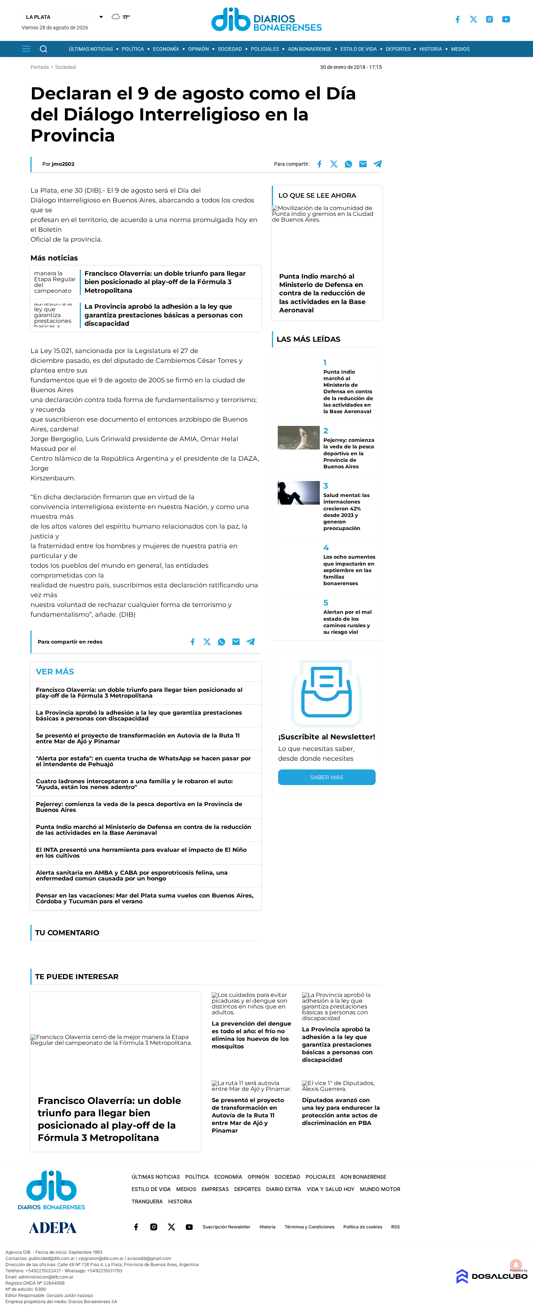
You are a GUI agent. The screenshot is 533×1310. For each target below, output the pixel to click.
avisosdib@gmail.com (149, 1258)
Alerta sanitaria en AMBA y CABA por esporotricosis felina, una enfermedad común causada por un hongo (132, 875)
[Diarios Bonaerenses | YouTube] (506, 19)
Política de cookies (362, 1226)
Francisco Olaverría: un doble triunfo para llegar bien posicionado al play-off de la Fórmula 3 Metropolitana (139, 692)
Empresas (215, 1189)
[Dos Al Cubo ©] (492, 1281)
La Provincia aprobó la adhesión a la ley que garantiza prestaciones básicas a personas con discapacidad (139, 715)
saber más (326, 777)
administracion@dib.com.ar (45, 1277)
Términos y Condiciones (309, 1226)
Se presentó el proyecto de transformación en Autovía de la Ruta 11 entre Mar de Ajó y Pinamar (138, 738)
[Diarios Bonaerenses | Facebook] (457, 19)
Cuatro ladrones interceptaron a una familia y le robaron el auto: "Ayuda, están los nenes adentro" (134, 784)
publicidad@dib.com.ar (52, 1258)
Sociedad (230, 49)
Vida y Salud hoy (331, 1189)
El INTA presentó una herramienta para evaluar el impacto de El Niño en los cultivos (141, 852)
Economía (166, 49)
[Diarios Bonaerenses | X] (473, 19)
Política (133, 49)
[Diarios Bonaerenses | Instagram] (489, 19)
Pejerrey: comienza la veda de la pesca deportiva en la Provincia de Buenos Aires (139, 807)
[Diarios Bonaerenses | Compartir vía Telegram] (377, 164)
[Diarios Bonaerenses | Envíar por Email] (363, 164)
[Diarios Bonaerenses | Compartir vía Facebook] (319, 164)
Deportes (398, 49)
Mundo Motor (380, 1189)
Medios (460, 49)
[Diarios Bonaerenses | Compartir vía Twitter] (334, 164)
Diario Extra (283, 1189)
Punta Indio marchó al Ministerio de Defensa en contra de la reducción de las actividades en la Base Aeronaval (143, 830)
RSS (395, 1226)
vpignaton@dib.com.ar (101, 1258)
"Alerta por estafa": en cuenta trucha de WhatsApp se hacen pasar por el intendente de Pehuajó (143, 761)
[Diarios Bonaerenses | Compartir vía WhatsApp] (348, 164)
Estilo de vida (358, 49)
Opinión (198, 49)
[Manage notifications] (516, 1265)
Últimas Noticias (91, 49)
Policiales (265, 49)
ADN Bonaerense (309, 49)
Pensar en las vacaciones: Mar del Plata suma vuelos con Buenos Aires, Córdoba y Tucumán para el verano (144, 898)
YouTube (189, 1227)
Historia (431, 49)
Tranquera (147, 1201)
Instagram (153, 1227)
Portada (39, 67)
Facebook (136, 1227)
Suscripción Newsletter (227, 1226)
